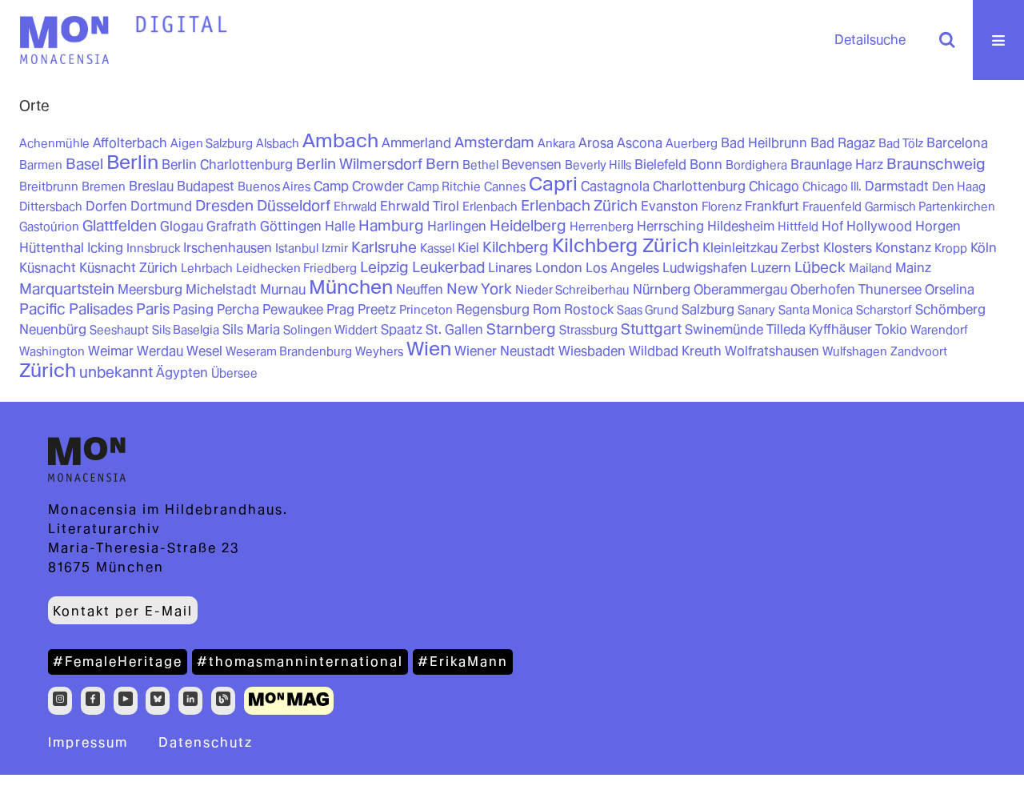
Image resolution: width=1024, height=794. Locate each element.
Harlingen (456, 226)
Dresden (224, 205)
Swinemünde (724, 329)
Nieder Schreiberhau (572, 290)
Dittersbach (50, 206)
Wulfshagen (854, 351)
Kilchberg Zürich (625, 245)
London (558, 267)
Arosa (596, 142)
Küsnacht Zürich (128, 267)
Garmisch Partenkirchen (930, 206)
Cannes (505, 186)
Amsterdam (494, 142)
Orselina (949, 289)
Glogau (181, 226)
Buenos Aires (274, 186)
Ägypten (182, 372)
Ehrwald (355, 206)
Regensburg (493, 309)
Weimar (111, 351)
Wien (428, 348)
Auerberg (692, 143)
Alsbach (277, 143)
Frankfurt (772, 206)
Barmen (40, 165)
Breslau (151, 186)
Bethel (480, 165)
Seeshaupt (119, 330)
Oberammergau (740, 289)
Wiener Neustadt (504, 351)
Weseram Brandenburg (289, 351)
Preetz (377, 309)
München (351, 287)
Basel (84, 163)
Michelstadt (221, 289)
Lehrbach (207, 268)
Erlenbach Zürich (579, 205)
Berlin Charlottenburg (227, 164)
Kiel (468, 247)
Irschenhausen (227, 247)
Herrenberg (602, 226)
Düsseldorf (293, 205)
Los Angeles (622, 267)
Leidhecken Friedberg (296, 268)
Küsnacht (47, 267)
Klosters (847, 247)
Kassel (437, 248)
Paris (153, 308)
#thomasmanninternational (300, 661)
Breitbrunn (48, 186)
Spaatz (401, 329)
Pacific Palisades (76, 308)
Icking (105, 247)
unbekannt (116, 372)
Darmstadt (897, 186)
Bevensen (532, 164)
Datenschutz (205, 742)
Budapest (205, 186)
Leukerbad (448, 267)
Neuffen (419, 289)
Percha (238, 309)
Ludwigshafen (704, 267)
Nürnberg (661, 289)
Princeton (426, 310)
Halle (340, 226)
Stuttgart (651, 328)
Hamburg (391, 225)
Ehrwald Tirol (419, 206)
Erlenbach (490, 206)
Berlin (132, 162)
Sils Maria (251, 329)
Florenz (722, 206)
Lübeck (820, 267)
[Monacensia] (64, 40)
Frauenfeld (832, 206)
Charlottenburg (699, 186)
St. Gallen (454, 329)
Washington (52, 351)
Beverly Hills (598, 165)
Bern (442, 163)
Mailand (870, 268)
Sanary (756, 310)
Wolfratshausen (772, 351)
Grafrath (231, 226)
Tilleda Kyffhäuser (819, 329)
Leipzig (384, 267)
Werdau (160, 351)
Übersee (234, 373)
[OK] (947, 40)
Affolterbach (130, 142)
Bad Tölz (900, 143)
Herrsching (670, 226)
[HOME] (182, 25)
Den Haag (959, 186)
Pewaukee (292, 309)
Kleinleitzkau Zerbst (761, 247)
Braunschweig (936, 163)
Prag (340, 309)
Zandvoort (918, 351)
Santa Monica (815, 310)
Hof (832, 226)
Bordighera (756, 165)
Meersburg (150, 289)
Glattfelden (119, 225)
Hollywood (879, 226)
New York (479, 288)
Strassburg (588, 330)
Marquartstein (66, 288)
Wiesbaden (592, 351)
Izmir (335, 248)
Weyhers (379, 351)
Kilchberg (515, 247)
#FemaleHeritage (117, 661)
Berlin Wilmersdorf (359, 163)
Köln (983, 247)
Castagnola (615, 186)
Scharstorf (884, 310)
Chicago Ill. (832, 186)
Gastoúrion (49, 226)
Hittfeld (798, 226)
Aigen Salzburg (211, 143)
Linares (510, 267)
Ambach (340, 140)
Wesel (204, 351)
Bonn (706, 164)
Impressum (88, 742)
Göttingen (291, 226)
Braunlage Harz (836, 164)
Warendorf (939, 330)
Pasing (193, 309)
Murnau (283, 289)
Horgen (938, 226)
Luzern (770, 267)
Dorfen (106, 206)
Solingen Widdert (330, 330)
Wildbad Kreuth (675, 351)
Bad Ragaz (842, 142)
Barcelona (957, 142)
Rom (547, 309)
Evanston (669, 206)
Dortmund (161, 206)
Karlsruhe (384, 247)
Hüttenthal (51, 247)
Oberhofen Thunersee (856, 289)
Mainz (913, 267)
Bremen (104, 186)
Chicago (774, 186)
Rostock (589, 309)
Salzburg (708, 309)
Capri (553, 183)
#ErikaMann (463, 661)
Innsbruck (153, 248)
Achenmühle (54, 143)
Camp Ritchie (444, 186)
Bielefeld (660, 164)
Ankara (556, 143)
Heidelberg (528, 225)
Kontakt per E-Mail (123, 611)
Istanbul (296, 248)
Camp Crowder (359, 186)
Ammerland (416, 142)
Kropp (950, 248)
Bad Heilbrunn (764, 142)
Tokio (891, 329)
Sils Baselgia (185, 330)
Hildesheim (740, 226)
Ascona (639, 142)
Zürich (47, 370)
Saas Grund (647, 310)
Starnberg (521, 328)
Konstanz (903, 247)
